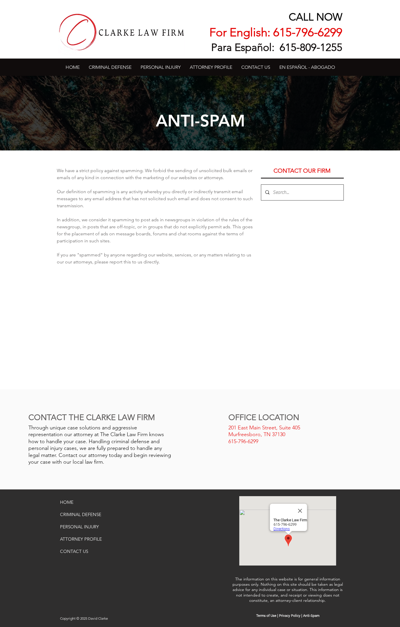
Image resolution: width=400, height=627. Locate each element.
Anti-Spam (311, 615)
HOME (66, 502)
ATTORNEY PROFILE (81, 539)
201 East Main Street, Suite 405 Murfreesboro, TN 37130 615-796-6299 (264, 434)
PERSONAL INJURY (79, 527)
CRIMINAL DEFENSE (80, 514)
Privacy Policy (289, 615)
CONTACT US (74, 551)
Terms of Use (266, 615)
